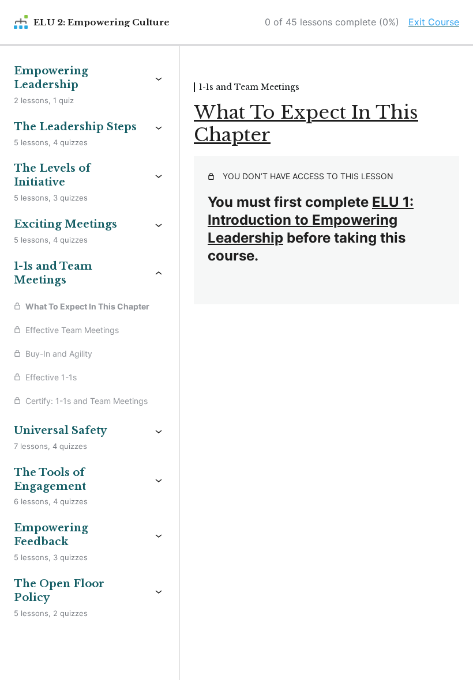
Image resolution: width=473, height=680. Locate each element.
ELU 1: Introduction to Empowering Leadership (311, 220)
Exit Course (433, 22)
